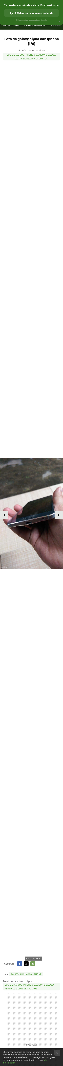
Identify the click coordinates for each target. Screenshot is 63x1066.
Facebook (19, 963)
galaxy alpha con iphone (26, 974)
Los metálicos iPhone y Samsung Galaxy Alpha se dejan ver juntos (31, 56)
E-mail (32, 963)
